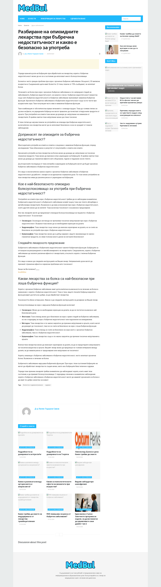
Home (22, 19)
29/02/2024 (79, 526)
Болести (32, 19)
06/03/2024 (22, 489)
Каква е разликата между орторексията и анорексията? (30, 484)
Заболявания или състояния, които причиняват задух (124, 86)
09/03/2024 (79, 457)
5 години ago (125, 39)
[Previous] (57, 534)
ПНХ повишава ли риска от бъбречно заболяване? (59, 515)
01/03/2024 (22, 524)
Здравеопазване (77, 19)
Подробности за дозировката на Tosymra (58, 453)
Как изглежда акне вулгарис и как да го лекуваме (129, 48)
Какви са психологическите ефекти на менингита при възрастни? (59, 484)
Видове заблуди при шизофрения (84, 482)
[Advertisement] (59, 64)
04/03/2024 (51, 489)
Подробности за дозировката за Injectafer (29, 453)
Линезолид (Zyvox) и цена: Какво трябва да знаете (87, 453)
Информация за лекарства (53, 19)
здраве (47, 385)
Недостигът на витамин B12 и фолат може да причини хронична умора (131, 100)
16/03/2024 (22, 457)
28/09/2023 (50, 54)
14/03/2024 (51, 457)
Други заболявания (37, 25)
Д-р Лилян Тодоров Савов (34, 54)
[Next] (61, 534)
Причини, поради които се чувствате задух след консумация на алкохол (131, 112)
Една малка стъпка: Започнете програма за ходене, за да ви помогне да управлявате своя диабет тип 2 (86, 519)
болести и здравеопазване (33, 385)
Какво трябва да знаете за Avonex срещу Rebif (130, 35)
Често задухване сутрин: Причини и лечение (131, 124)
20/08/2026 (111, 91)
